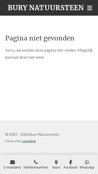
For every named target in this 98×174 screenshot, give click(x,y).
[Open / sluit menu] (89, 8)
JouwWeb (29, 141)
